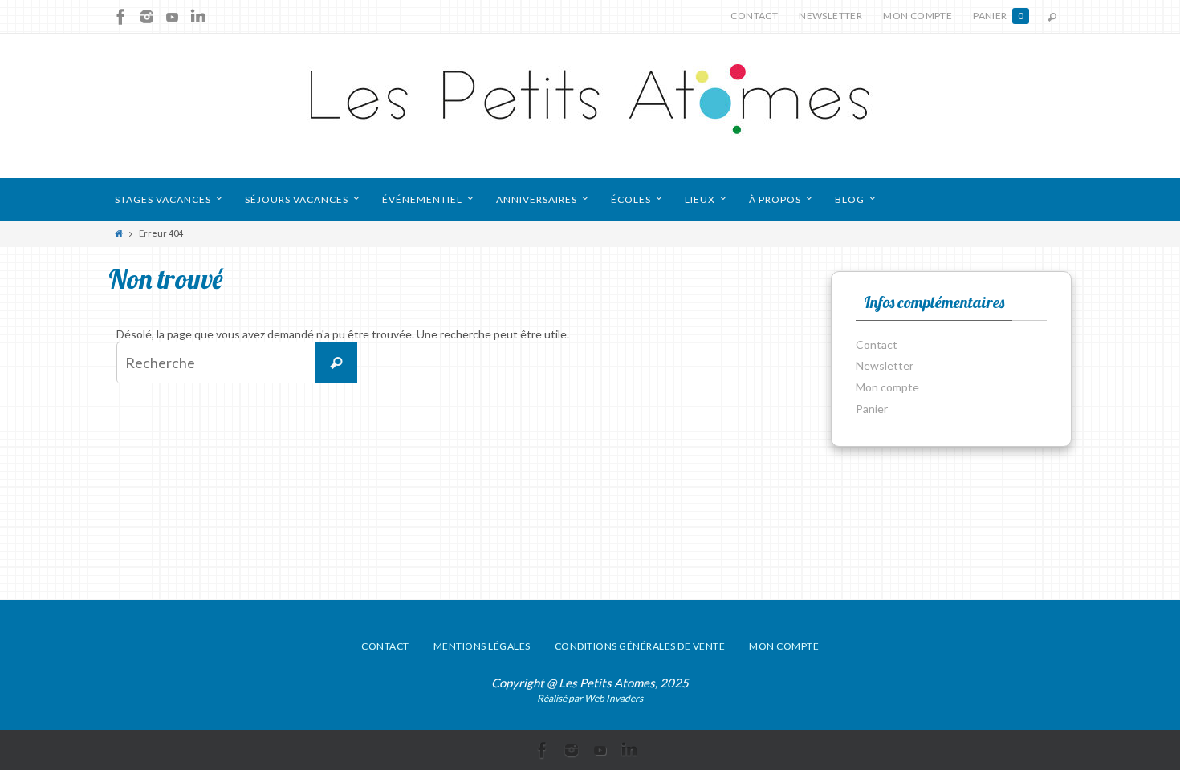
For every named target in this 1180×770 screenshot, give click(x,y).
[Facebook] (121, 17)
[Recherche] (336, 362)
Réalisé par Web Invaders (590, 698)
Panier (998, 16)
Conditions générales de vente (640, 646)
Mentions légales (482, 646)
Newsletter (830, 16)
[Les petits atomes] (590, 106)
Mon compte (917, 16)
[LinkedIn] (198, 17)
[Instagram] (147, 17)
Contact (754, 16)
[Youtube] (172, 17)
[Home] (118, 233)
